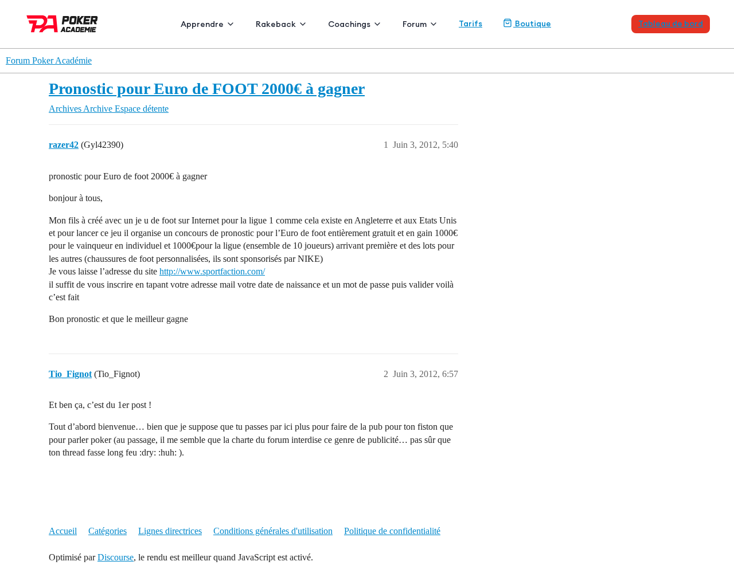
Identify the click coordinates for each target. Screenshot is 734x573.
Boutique (532, 23)
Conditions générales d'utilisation (273, 531)
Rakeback (276, 24)
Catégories (107, 531)
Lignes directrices (170, 531)
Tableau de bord (670, 23)
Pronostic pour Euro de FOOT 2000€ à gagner (207, 88)
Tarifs (470, 23)
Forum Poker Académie (49, 60)
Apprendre (202, 24)
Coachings (349, 24)
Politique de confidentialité (392, 531)
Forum (415, 24)
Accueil (63, 531)
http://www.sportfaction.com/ (212, 271)
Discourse (115, 557)
